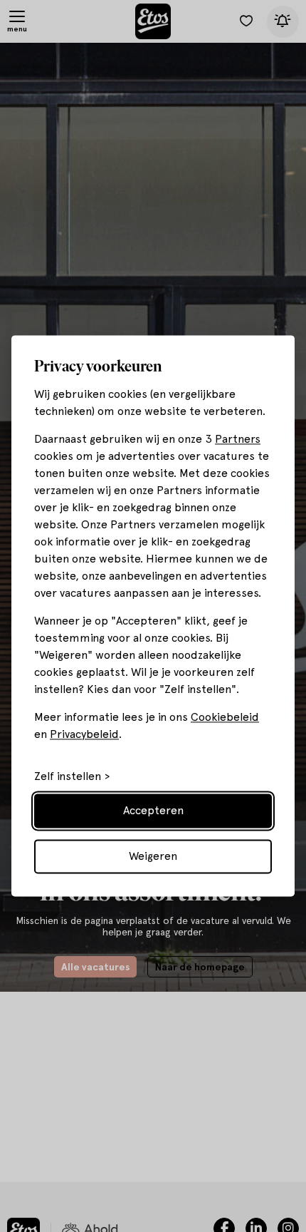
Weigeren (153, 856)
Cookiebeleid (225, 717)
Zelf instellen (67, 777)
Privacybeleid (84, 734)
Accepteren (153, 811)
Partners (237, 439)
